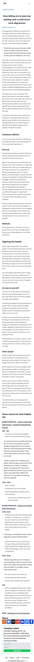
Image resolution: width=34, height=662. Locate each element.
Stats (18, 657)
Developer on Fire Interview (18, 613)
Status (12, 657)
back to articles (9, 10)
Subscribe (17, 651)
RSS (6, 657)
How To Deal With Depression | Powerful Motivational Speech (17, 425)
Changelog (25, 657)
